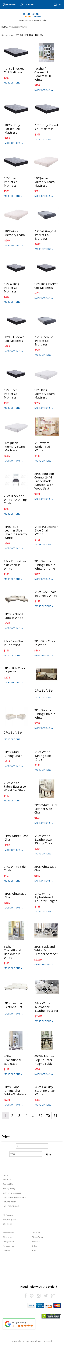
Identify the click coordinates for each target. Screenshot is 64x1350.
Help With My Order (12, 1206)
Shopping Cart (9, 1219)
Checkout (7, 1223)
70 (48, 1115)
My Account (8, 1215)
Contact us (11, 4)
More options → (13, 82)
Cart (59, 4)
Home (4, 26)
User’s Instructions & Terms (15, 1197)
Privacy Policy (9, 1188)
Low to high (22, 35)
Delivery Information (12, 1193)
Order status (30, 4)
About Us (7, 1179)
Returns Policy (9, 1201)
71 (55, 1115)
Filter (49, 1154)
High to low (36, 35)
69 (40, 1115)
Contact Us (8, 1184)
